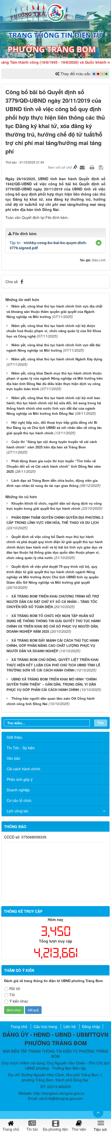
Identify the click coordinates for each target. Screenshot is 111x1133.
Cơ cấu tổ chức (19, 800)
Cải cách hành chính (23, 768)
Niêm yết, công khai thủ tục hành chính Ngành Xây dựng (56, 359)
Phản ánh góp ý (20, 779)
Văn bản (13, 758)
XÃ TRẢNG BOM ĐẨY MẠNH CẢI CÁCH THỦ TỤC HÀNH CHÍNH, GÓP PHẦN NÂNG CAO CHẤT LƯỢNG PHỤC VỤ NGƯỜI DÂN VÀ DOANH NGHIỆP (52, 645)
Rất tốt (14, 988)
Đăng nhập (91, 1026)
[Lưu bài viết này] (101, 167)
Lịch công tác (17, 810)
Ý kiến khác (18, 1001)
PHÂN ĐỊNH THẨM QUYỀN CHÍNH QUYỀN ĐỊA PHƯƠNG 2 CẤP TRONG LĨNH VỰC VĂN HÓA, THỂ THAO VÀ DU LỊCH (54, 520)
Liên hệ (70, 1026)
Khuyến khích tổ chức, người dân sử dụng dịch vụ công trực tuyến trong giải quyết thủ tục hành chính (54, 506)
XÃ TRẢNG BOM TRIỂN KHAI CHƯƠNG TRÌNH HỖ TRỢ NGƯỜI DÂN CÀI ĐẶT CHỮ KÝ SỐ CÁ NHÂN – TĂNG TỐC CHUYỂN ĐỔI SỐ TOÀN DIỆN (52, 601)
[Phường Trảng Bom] (55, 12)
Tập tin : (48, 245)
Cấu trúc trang (45, 1026)
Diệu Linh (99, 260)
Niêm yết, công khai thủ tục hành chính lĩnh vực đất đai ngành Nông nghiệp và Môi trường (53, 347)
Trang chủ (19, 1026)
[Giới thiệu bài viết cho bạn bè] (83, 167)
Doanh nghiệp (18, 789)
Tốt (12, 994)
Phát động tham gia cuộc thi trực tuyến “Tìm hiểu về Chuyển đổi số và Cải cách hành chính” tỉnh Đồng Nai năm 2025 (53, 466)
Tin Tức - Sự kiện (21, 747)
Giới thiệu (14, 737)
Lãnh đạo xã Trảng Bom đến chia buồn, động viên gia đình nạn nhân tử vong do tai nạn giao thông (52, 483)
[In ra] (92, 167)
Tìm (101, 722)
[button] (98, 243)
